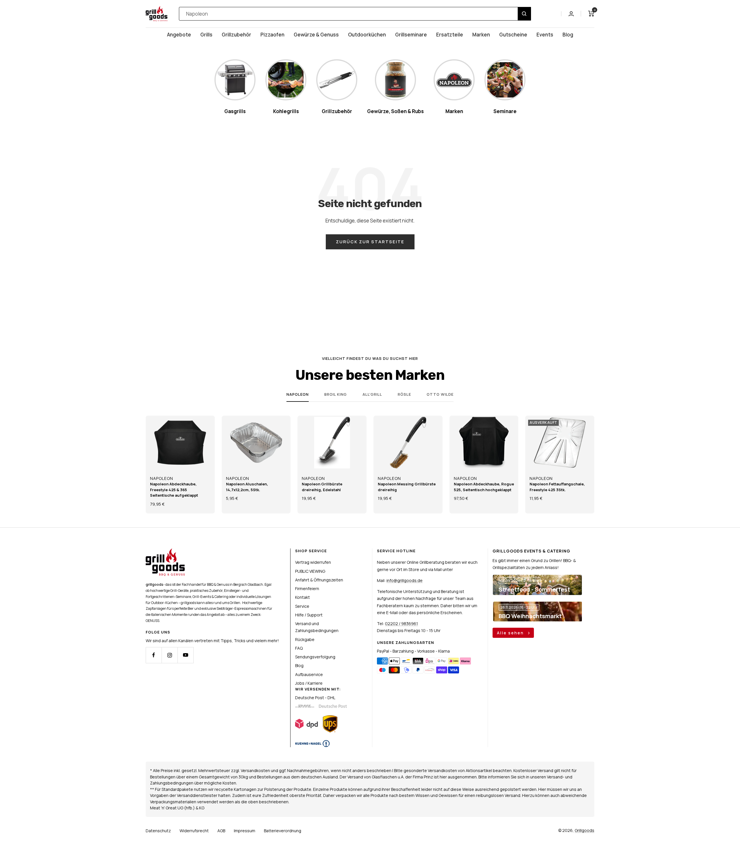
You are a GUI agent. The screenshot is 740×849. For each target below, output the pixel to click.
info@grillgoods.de (404, 580)
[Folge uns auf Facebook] (154, 655)
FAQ (299, 648)
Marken (481, 34)
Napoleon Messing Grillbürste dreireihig (407, 486)
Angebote (179, 34)
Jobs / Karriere (309, 683)
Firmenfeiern (307, 588)
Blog (568, 34)
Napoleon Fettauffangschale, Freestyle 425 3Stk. (557, 486)
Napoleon (297, 394)
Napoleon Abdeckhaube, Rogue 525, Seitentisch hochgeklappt (484, 486)
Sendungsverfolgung (315, 657)
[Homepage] (165, 552)
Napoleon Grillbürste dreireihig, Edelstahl (322, 486)
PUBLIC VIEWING (310, 571)
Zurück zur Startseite (370, 242)
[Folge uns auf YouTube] (185, 655)
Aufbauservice (309, 674)
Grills (206, 34)
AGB (221, 830)
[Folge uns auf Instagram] (169, 655)
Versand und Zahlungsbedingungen (316, 627)
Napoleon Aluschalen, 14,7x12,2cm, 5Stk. (247, 486)
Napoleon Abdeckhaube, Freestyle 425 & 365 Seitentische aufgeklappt (174, 489)
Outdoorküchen (367, 34)
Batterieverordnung (282, 830)
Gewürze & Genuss (316, 34)
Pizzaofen (272, 34)
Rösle (404, 394)
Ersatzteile (449, 34)
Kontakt (302, 597)
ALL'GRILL (372, 394)
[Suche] (524, 13)
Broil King (335, 394)
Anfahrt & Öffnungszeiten (319, 580)
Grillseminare (411, 34)
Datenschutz (158, 830)
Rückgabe (304, 639)
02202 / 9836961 (401, 623)
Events (544, 34)
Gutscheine (513, 34)
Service (302, 606)
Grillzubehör (236, 34)
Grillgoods (584, 830)
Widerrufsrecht (194, 830)
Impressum (244, 830)
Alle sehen (511, 633)
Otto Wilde (440, 394)
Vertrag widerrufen (313, 562)
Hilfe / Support (309, 615)
